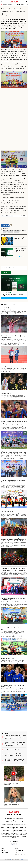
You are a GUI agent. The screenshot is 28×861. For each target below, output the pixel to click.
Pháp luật (3, 850)
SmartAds (5, 256)
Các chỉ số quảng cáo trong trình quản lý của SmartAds (20, 250)
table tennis (5, 228)
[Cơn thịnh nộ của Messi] (14, 324)
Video (2, 856)
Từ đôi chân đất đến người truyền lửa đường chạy (14, 422)
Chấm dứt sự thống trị (20, 238)
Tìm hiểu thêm (22, 256)
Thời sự (14, 4)
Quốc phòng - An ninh (19, 850)
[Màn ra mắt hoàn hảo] (14, 673)
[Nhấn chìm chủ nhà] (14, 381)
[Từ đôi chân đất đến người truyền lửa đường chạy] (14, 440)
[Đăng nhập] (26, 1)
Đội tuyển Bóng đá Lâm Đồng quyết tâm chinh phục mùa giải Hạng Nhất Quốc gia (13, 569)
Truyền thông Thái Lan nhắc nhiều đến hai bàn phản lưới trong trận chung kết (15, 737)
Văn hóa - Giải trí (4, 852)
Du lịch (16, 852)
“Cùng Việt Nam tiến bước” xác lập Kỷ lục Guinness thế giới (13, 336)
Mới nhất (5, 4)
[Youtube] (12, 844)
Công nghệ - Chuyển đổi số (20, 854)
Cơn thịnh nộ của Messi (8, 308)
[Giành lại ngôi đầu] (14, 409)
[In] (11, 225)
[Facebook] (15, 844)
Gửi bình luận (6, 272)
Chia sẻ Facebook (5, 225)
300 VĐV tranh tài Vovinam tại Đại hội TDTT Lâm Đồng (12, 686)
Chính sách (3, 854)
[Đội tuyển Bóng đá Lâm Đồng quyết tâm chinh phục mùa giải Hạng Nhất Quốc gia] (14, 586)
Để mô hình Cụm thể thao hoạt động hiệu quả (13, 628)
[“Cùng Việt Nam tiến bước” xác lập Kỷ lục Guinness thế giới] (14, 354)
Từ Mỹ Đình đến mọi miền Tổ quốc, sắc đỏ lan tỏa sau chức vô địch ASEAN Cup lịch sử (13, 540)
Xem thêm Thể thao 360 (8, 304)
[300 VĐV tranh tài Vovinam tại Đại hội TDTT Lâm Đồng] (14, 702)
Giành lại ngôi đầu (6, 393)
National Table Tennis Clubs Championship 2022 (12, 230)
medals (4, 231)
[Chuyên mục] (2, 1)
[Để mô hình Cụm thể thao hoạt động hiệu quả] (14, 646)
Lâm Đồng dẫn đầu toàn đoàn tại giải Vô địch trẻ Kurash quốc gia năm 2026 (13, 481)
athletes (23, 230)
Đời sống (23, 4)
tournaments (10, 231)
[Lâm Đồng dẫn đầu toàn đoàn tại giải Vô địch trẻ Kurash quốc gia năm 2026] (14, 499)
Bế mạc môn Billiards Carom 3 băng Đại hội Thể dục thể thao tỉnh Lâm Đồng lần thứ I (14, 452)
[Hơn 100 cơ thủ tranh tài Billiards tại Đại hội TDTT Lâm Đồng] (14, 615)
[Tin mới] (4, 1)
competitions (16, 231)
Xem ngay (4, 298)
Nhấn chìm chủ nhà (7, 367)
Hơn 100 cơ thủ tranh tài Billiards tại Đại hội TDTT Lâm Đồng (13, 599)
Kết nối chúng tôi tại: (14, 841)
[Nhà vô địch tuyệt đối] (14, 527)
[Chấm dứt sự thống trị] (7, 241)
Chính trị (10, 4)
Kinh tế (18, 4)
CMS (12, 859)
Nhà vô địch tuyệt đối (7, 511)
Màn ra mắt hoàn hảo (7, 658)
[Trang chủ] (2, 4)
